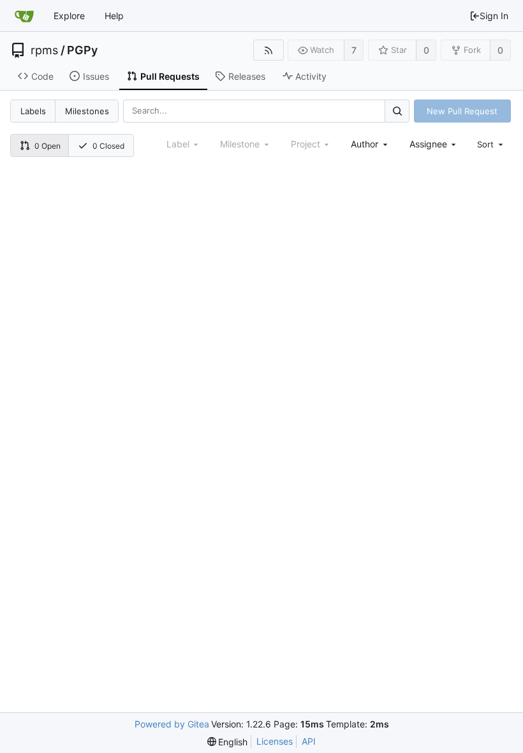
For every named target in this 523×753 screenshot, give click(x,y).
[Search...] (397, 111)
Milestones (87, 111)
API (309, 741)
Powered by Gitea (172, 724)
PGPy (82, 50)
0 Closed (108, 146)
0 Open (47, 146)
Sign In (494, 15)
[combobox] (370, 143)
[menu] (491, 144)
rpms (44, 50)
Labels (33, 111)
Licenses (274, 741)
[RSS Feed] (268, 50)
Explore (69, 15)
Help (114, 15)
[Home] (24, 15)
